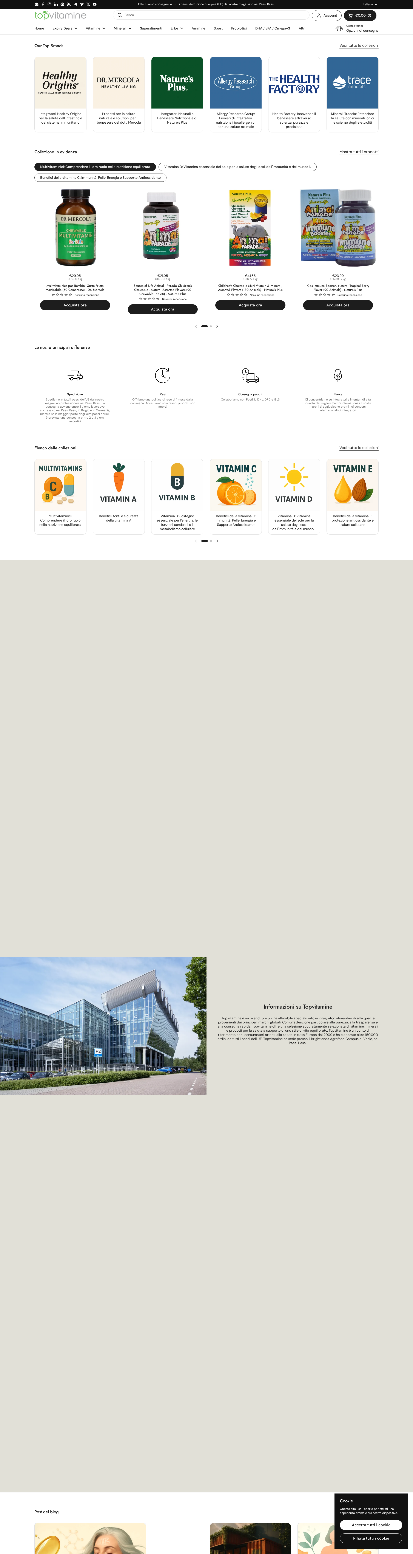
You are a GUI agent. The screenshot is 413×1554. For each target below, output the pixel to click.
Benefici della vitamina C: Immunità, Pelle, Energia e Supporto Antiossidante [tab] (100, 177)
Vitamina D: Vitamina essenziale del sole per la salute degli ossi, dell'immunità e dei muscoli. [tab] (237, 167)
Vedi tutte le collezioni (359, 45)
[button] (360, 15)
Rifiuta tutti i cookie (371, 1538)
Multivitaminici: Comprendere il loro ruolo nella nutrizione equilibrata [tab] (95, 167)
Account (330, 15)
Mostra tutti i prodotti (359, 151)
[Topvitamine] (60, 15)
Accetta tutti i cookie (371, 1525)
